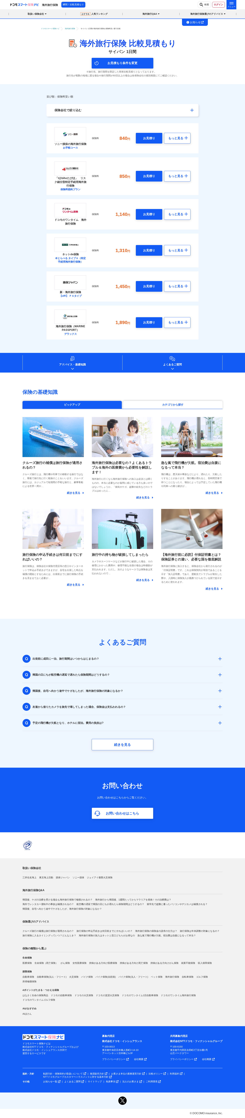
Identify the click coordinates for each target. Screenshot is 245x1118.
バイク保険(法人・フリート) (133, 976)
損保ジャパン (63, 877)
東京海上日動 (46, 877)
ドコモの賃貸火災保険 (107, 995)
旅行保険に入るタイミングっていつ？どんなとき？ (49, 935)
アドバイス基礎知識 (72, 364)
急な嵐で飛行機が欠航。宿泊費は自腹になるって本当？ (167, 935)
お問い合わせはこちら (122, 813)
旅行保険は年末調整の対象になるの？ (200, 931)
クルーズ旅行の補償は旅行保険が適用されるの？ (48, 931)
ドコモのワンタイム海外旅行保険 (178, 995)
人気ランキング (95, 14)
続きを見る (122, 744)
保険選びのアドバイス (35, 921)
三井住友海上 (29, 877)
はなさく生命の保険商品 (35, 995)
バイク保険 (87, 976)
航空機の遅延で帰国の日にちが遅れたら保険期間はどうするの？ (110, 904)
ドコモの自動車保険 (61, 995)
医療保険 (27, 963)
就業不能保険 (188, 963)
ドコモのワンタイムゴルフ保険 (38, 999)
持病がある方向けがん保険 (164, 963)
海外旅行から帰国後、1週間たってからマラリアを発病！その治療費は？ (133, 899)
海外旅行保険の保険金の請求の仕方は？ (156, 931)
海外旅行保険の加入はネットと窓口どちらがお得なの (107, 935)
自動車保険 (28, 976)
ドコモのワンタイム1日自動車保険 (140, 995)
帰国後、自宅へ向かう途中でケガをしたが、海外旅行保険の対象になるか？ (62, 908)
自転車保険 (188, 976)
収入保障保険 (205, 963)
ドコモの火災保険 (83, 995)
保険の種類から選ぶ (34, 948)
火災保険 (73, 976)
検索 (206, 4)
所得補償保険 (29, 981)
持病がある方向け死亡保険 (134, 963)
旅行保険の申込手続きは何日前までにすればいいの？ (104, 931)
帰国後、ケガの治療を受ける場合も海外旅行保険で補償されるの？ (57, 899)
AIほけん (27, 1013)
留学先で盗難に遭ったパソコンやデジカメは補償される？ (177, 904)
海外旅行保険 (172, 976)
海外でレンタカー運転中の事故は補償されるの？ (48, 904)
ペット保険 (156, 976)
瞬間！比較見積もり (73, 4)
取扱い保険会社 (31, 868)
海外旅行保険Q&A (33, 890)
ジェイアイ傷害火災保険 (99, 877)
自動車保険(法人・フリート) (51, 976)
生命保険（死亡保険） (46, 963)
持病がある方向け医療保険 (103, 963)
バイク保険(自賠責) (106, 976)
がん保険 (65, 963)
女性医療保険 (79, 963)
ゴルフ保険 (202, 976)
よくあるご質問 (172, 364)
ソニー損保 (78, 877)
